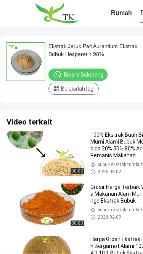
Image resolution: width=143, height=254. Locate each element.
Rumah (121, 13)
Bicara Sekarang (84, 75)
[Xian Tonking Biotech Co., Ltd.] (56, 13)
